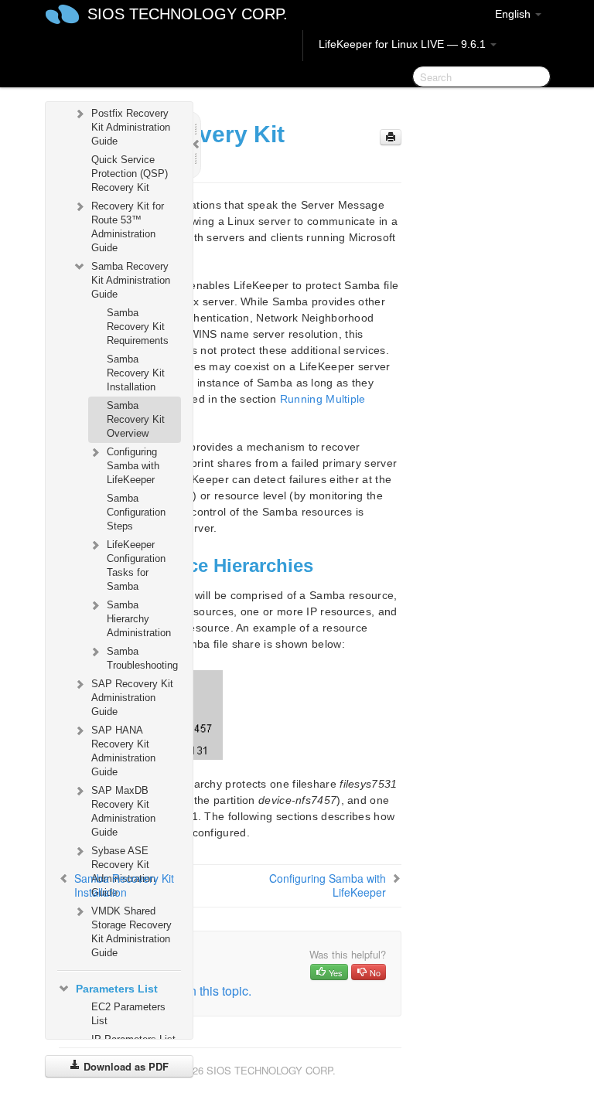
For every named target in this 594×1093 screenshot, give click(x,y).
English (514, 14)
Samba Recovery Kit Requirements (138, 326)
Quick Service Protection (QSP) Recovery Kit (129, 173)
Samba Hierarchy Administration (139, 618)
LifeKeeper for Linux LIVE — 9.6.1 (404, 44)
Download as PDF (124, 1066)
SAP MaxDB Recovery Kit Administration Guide (123, 811)
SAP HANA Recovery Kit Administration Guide (123, 751)
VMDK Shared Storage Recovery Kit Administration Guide (131, 932)
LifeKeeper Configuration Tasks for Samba (136, 565)
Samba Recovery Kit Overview (136, 419)
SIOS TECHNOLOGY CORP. (187, 13)
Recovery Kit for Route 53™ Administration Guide (127, 227)
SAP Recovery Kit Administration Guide (132, 697)
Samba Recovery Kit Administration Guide (130, 280)
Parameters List (117, 988)
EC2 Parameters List (128, 1014)
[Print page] (390, 137)
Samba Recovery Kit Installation (136, 373)
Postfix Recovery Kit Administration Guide (130, 127)
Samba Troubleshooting (142, 658)
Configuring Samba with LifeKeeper (133, 465)
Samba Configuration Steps (136, 512)
